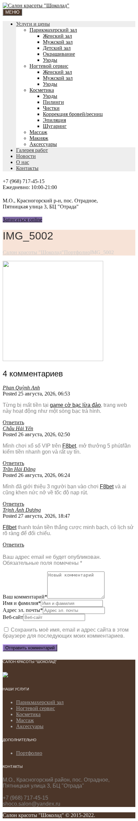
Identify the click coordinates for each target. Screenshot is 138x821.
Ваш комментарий (25, 597)
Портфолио (29, 753)
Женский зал (57, 36)
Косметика (41, 90)
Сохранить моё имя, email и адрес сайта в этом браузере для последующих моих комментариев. (66, 633)
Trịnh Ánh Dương (22, 510)
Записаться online (22, 219)
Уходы (50, 60)
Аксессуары (43, 144)
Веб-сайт (13, 617)
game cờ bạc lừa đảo (75, 405)
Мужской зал (58, 42)
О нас (22, 162)
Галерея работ (32, 150)
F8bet (69, 446)
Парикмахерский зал (53, 30)
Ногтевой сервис (48, 66)
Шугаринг (55, 126)
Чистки (51, 108)
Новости (26, 156)
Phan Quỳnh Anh (21, 387)
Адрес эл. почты (23, 610)
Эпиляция (54, 120)
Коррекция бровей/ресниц (73, 114)
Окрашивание (59, 54)
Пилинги (53, 102)
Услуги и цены (33, 24)
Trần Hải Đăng (19, 469)
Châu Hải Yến (18, 428)
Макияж (38, 138)
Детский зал (57, 48)
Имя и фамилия (22, 603)
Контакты (27, 168)
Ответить (13, 422)
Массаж (38, 132)
